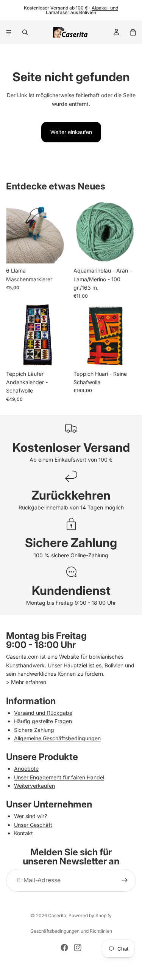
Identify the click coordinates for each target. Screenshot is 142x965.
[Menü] (8, 32)
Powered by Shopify (90, 915)
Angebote (26, 768)
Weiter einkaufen (71, 132)
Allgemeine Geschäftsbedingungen (57, 738)
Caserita (57, 915)
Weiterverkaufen (34, 785)
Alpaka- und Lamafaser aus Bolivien (82, 10)
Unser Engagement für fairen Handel (59, 777)
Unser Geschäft (33, 825)
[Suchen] (25, 32)
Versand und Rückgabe (43, 713)
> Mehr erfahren (26, 682)
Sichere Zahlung (34, 730)
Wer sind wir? (30, 816)
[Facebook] (64, 947)
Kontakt (23, 833)
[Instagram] (77, 947)
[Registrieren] (125, 880)
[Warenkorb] (133, 32)
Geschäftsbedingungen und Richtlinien (71, 931)
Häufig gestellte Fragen (43, 721)
